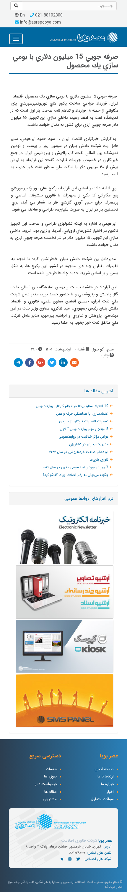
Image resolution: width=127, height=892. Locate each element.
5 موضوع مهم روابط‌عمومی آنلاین (84, 429)
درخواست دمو (46, 784)
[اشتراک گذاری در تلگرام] (18, 362)
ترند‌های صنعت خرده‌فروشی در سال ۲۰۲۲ (78, 452)
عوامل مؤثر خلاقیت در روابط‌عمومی (83, 436)
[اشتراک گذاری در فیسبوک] (29, 362)
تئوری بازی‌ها (98, 459)
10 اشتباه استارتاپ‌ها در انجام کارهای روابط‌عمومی (72, 406)
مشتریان (50, 799)
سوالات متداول (102, 799)
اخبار (110, 792)
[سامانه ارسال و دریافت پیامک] (63, 700)
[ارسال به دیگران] (74, 362)
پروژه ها (50, 777)
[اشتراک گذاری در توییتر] (52, 362)
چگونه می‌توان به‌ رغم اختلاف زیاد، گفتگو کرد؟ (75, 475)
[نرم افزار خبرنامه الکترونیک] (63, 537)
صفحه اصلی (104, 769)
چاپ (105, 355)
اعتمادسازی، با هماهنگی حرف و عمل (82, 413)
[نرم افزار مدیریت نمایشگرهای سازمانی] (63, 646)
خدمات (51, 769)
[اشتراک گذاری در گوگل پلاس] (40, 362)
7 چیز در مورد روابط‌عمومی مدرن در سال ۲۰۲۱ (75, 467)
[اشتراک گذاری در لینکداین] (63, 362)
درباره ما (107, 784)
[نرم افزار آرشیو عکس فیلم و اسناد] (63, 592)
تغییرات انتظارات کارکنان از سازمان (83, 421)
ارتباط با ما (105, 777)
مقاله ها (50, 792)
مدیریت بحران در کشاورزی (88, 444)
